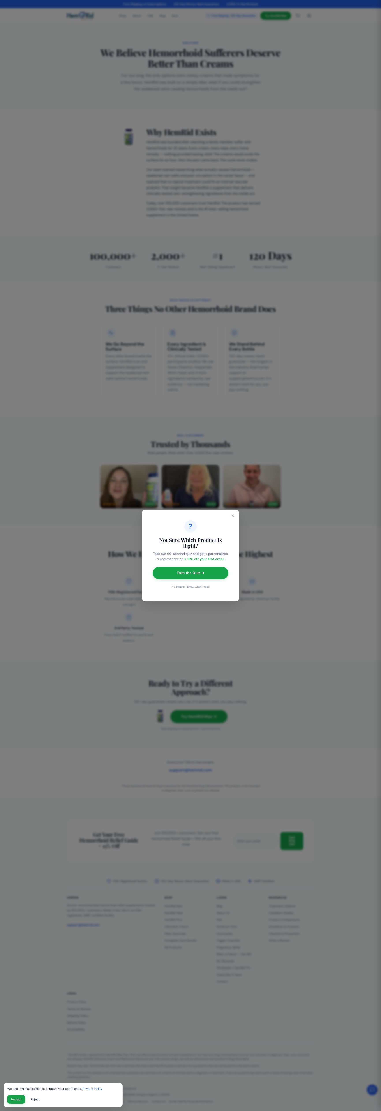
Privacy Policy (92, 1089)
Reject (35, 1099)
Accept (16, 1099)
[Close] (232, 515)
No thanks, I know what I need (191, 587)
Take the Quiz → (190, 573)
